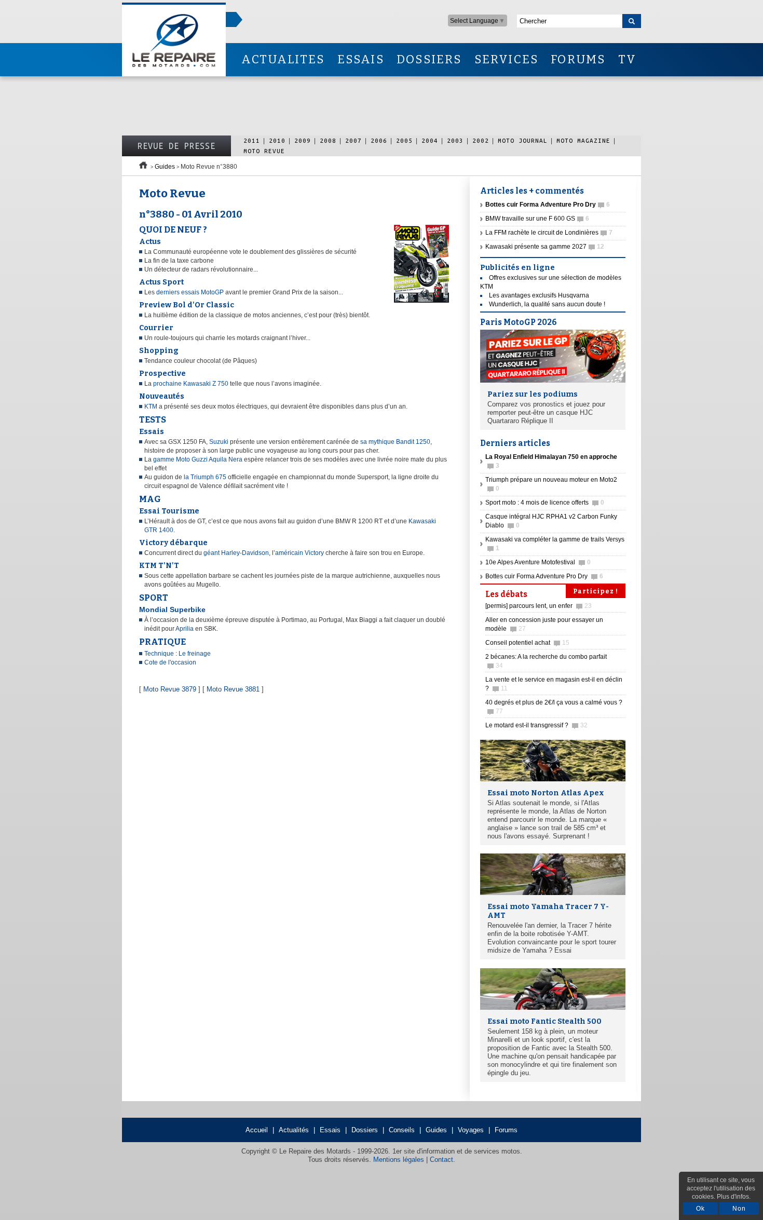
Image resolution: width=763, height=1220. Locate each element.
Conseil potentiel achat (527, 642)
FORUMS (578, 59)
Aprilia (184, 628)
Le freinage (195, 653)
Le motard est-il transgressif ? (536, 725)
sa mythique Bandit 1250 (395, 441)
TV (627, 59)
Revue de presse (176, 146)
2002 (480, 140)
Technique (159, 653)
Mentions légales (398, 1159)
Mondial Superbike (172, 609)
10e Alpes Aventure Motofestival (538, 562)
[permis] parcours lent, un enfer (538, 605)
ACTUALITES (282, 59)
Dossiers (364, 1130)
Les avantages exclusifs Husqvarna (539, 295)
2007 (353, 140)
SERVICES (506, 59)
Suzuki (219, 441)
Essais (330, 1130)
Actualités (294, 1130)
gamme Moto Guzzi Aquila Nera (197, 459)
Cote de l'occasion (170, 662)
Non (739, 1208)
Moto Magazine (583, 140)
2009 (302, 140)
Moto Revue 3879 (169, 689)
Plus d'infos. (734, 1196)
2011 (251, 140)
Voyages (471, 1130)
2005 (404, 140)
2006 (379, 140)
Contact (441, 1159)
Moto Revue (264, 150)
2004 (429, 140)
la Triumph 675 (206, 477)
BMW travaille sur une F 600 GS (537, 218)
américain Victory (299, 553)
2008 (328, 140)
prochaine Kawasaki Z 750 (190, 383)
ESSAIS (360, 59)
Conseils (402, 1130)
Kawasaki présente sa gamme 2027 (544, 246)
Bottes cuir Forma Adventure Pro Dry (544, 576)
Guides (165, 166)
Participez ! (595, 591)
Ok (700, 1208)
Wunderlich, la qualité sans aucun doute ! (547, 304)
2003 (455, 140)
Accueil (257, 1130)
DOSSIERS (429, 59)
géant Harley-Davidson (236, 553)
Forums (506, 1130)
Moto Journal (523, 140)
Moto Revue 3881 (233, 689)
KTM (151, 406)
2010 (277, 140)
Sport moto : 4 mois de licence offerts (544, 502)
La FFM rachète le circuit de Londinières (548, 232)
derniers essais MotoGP (190, 292)
